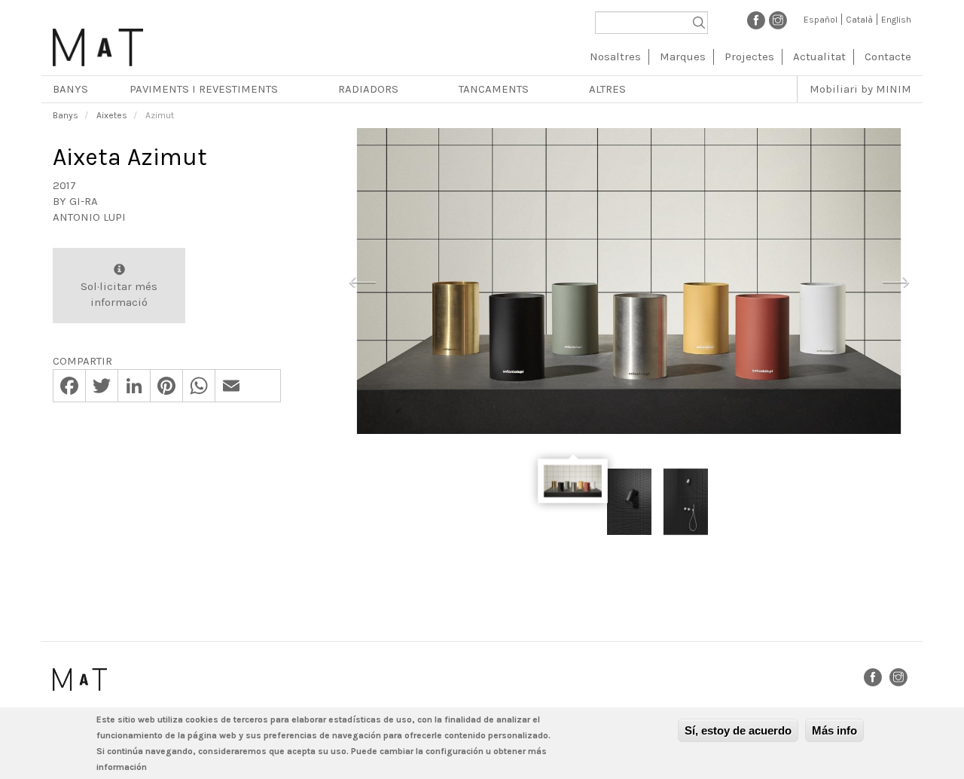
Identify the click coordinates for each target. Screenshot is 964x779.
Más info (834, 730)
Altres (607, 89)
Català (859, 19)
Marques (683, 56)
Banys (70, 89)
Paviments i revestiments (204, 89)
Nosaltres (615, 56)
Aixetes (111, 115)
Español (820, 19)
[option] (628, 281)
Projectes (749, 56)
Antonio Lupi (89, 217)
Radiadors (368, 89)
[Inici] (98, 41)
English (896, 19)
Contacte (888, 56)
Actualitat (819, 56)
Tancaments (494, 89)
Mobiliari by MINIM (860, 89)
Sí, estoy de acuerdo (738, 730)
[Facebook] (756, 19)
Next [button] (895, 280)
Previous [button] (362, 280)
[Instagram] (778, 19)
